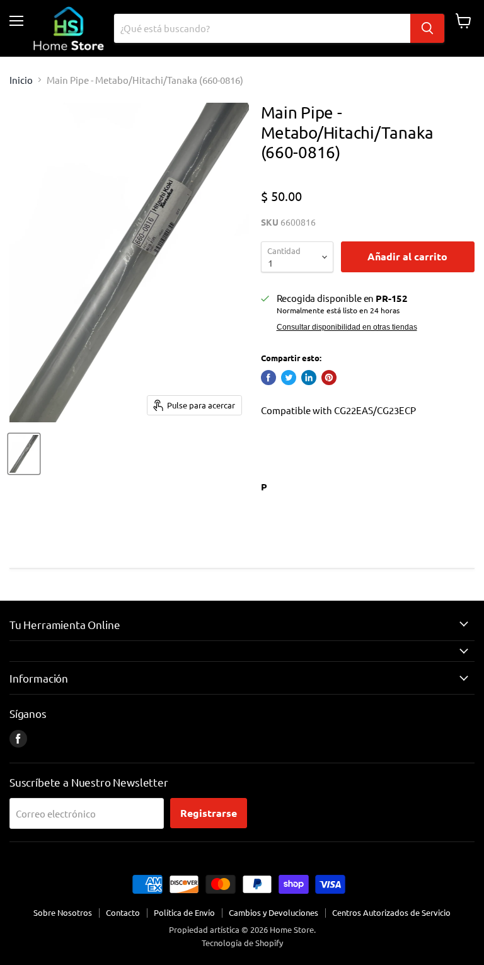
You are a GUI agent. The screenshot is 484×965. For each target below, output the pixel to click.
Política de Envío (184, 912)
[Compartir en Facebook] (268, 377)
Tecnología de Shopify (242, 942)
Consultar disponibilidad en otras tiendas (347, 327)
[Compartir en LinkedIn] (308, 377)
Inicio (21, 79)
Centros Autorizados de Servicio (391, 912)
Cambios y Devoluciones (273, 912)
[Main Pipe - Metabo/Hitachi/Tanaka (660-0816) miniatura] (24, 454)
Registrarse (208, 812)
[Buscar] (427, 28)
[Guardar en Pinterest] (329, 377)
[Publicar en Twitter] (288, 377)
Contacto (123, 912)
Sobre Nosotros (62, 912)
